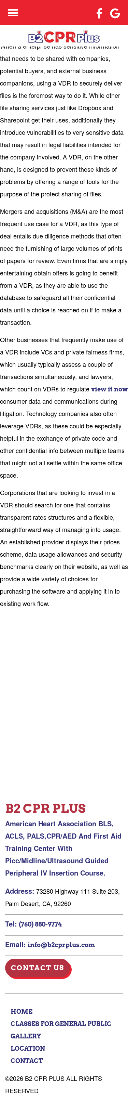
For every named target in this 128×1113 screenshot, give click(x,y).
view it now (109, 389)
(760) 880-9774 (40, 924)
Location (28, 1048)
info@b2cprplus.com (61, 944)
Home (21, 1011)
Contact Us (37, 968)
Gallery (26, 1036)
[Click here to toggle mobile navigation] (13, 13)
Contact (27, 1060)
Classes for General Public (61, 1023)
